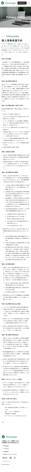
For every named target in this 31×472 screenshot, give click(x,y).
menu (28, 3)
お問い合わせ (22, 3)
